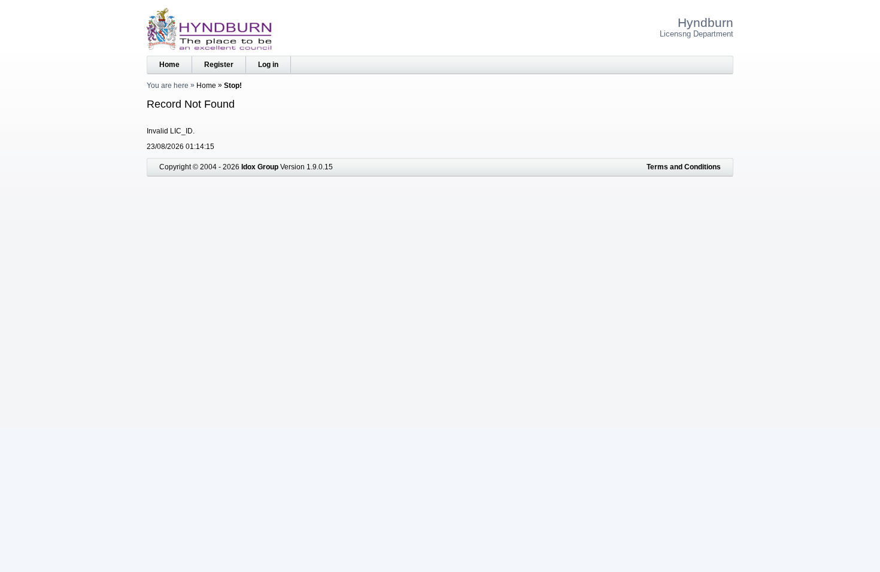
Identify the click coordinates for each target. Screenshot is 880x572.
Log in (268, 64)
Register (218, 64)
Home (169, 64)
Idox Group (259, 167)
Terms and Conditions (684, 167)
